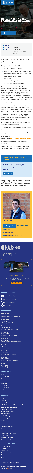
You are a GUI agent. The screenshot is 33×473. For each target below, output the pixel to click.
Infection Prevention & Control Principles (12, 405)
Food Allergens (5, 418)
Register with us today (7, 426)
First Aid (3, 400)
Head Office (5, 313)
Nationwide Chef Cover (7, 452)
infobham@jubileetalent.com (9, 323)
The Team (4, 381)
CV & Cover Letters (6, 431)
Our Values (4, 385)
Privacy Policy (4, 462)
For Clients (4, 448)
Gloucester (4, 332)
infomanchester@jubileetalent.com (11, 341)
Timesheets (4, 455)
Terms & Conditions (14, 462)
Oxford (3, 344)
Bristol (3, 363)
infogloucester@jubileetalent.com (10, 316)
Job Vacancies (5, 376)
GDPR (2, 398)
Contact (3, 392)
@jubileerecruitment (10, 299)
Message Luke (10, 226)
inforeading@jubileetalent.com (9, 360)
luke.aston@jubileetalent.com (20, 138)
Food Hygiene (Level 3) (7, 411)
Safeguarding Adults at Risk (9, 407)
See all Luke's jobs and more (22, 226)
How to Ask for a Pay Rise (8, 433)
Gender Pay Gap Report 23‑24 (8, 464)
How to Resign (5, 435)
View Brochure (16, 283)
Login (2, 457)
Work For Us (4, 450)
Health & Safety (5, 416)
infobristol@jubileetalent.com (9, 367)
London (3, 326)
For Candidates (5, 446)
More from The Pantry (7, 439)
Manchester (5, 338)
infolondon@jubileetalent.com (9, 329)
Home (2, 374)
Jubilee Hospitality (9, 296)
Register (10, 33)
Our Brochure (5, 387)
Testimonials (4, 383)
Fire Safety (4, 402)
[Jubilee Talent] (7, 2)
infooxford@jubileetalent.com (9, 348)
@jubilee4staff (8, 305)
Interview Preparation (7, 437)
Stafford (4, 351)
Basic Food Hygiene (6, 409)
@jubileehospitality (9, 302)
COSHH (3, 420)
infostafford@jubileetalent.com (9, 354)
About (3, 379)
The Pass (3, 428)
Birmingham (5, 319)
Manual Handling (5, 413)
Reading (4, 357)
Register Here (8, 173)
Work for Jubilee (6, 390)
